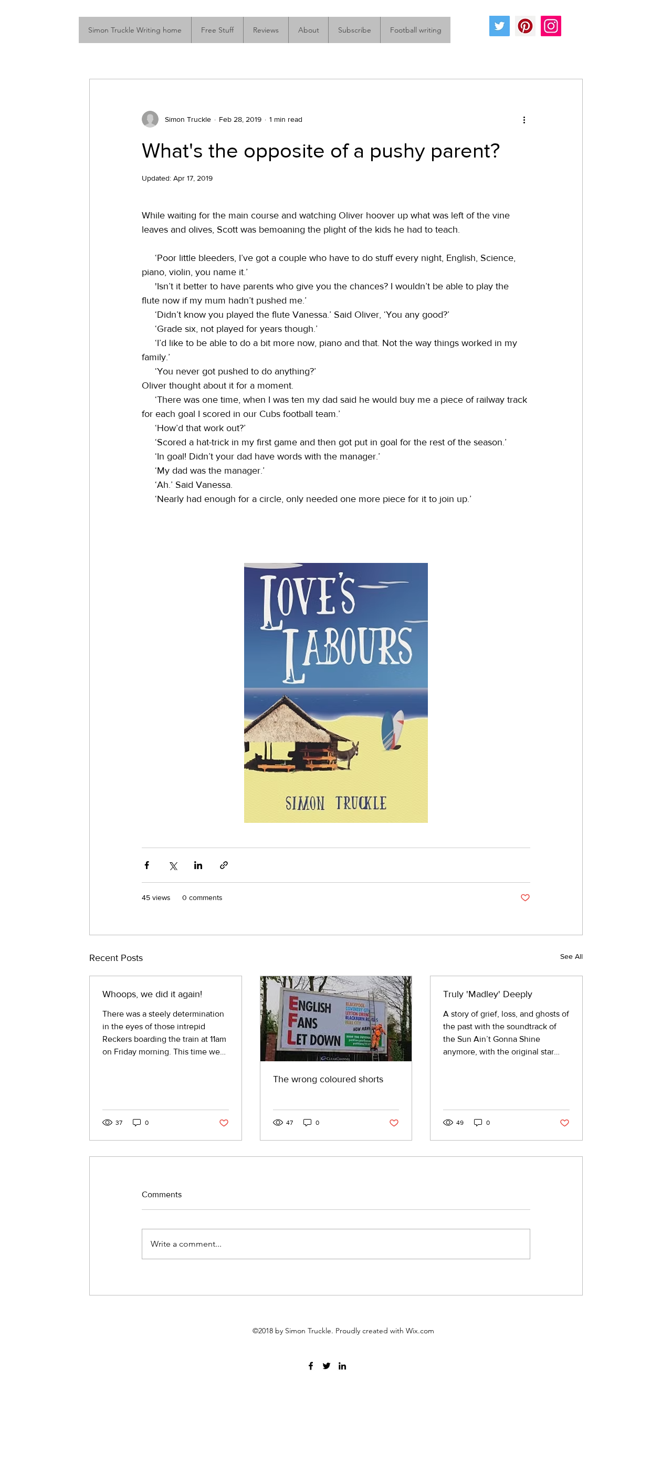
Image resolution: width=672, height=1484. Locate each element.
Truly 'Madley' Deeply (487, 994)
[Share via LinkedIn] (198, 865)
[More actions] (524, 119)
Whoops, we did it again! (152, 994)
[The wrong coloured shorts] (336, 1018)
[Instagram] (551, 26)
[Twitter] (499, 26)
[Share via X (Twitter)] (172, 865)
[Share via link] (224, 865)
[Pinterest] (525, 26)
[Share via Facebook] (147, 865)
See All (571, 956)
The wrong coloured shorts (328, 1079)
